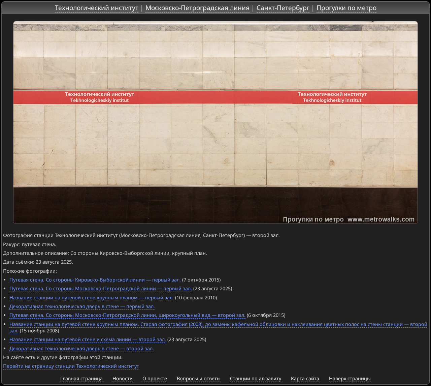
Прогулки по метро (346, 7)
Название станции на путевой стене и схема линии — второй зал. (87, 339)
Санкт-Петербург (283, 7)
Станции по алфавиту (255, 378)
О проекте (154, 378)
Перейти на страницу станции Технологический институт (71, 366)
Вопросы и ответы (199, 378)
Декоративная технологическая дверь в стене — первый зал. (82, 306)
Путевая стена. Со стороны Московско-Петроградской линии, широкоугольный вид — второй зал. (127, 315)
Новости (122, 378)
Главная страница (81, 378)
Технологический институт (96, 7)
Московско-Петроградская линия (197, 7)
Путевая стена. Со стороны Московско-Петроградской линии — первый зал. (100, 288)
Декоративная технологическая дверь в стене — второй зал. (81, 348)
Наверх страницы (350, 378)
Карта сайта (305, 378)
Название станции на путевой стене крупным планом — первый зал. (91, 297)
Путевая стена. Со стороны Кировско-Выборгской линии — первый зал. (95, 279)
